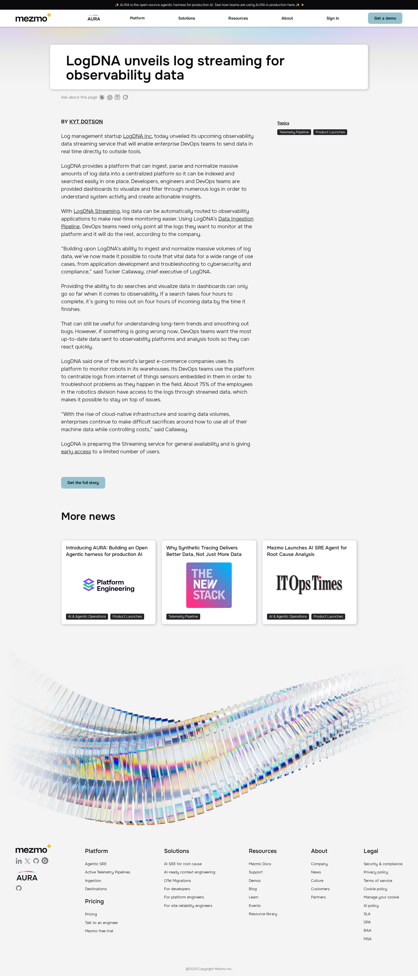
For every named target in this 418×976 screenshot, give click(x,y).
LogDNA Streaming (97, 211)
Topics (283, 123)
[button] (137, 18)
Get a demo (385, 18)
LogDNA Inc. (138, 136)
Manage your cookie (381, 897)
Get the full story (83, 482)
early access (76, 451)
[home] (33, 18)
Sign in (332, 18)
